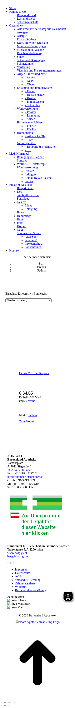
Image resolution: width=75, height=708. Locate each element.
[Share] (6, 702)
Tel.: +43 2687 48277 (20, 469)
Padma (32, 415)
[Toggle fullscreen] (10, 702)
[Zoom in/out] (14, 702)
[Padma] (44, 415)
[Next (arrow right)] (6, 705)
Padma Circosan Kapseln (34, 373)
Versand (30, 400)
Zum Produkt (27, 421)
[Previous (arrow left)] (3, 705)
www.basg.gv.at (17, 553)
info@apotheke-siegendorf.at (24, 476)
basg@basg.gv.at (17, 556)
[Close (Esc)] (3, 702)
